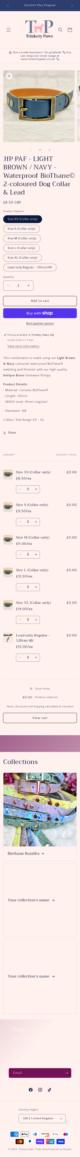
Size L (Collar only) (21, 248)
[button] (8, 30)
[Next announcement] (72, 5)
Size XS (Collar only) (23, 219)
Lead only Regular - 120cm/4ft (30, 267)
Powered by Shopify (60, 1149)
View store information (23, 346)
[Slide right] (49, 150)
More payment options (40, 323)
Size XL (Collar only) (22, 258)
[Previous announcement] (8, 5)
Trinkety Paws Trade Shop (33, 1149)
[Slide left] (30, 150)
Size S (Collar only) (21, 229)
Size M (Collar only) (22, 238)
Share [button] (12, 432)
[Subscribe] (66, 1073)
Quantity (8, 276)
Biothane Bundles (24, 853)
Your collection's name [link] (29, 900)
